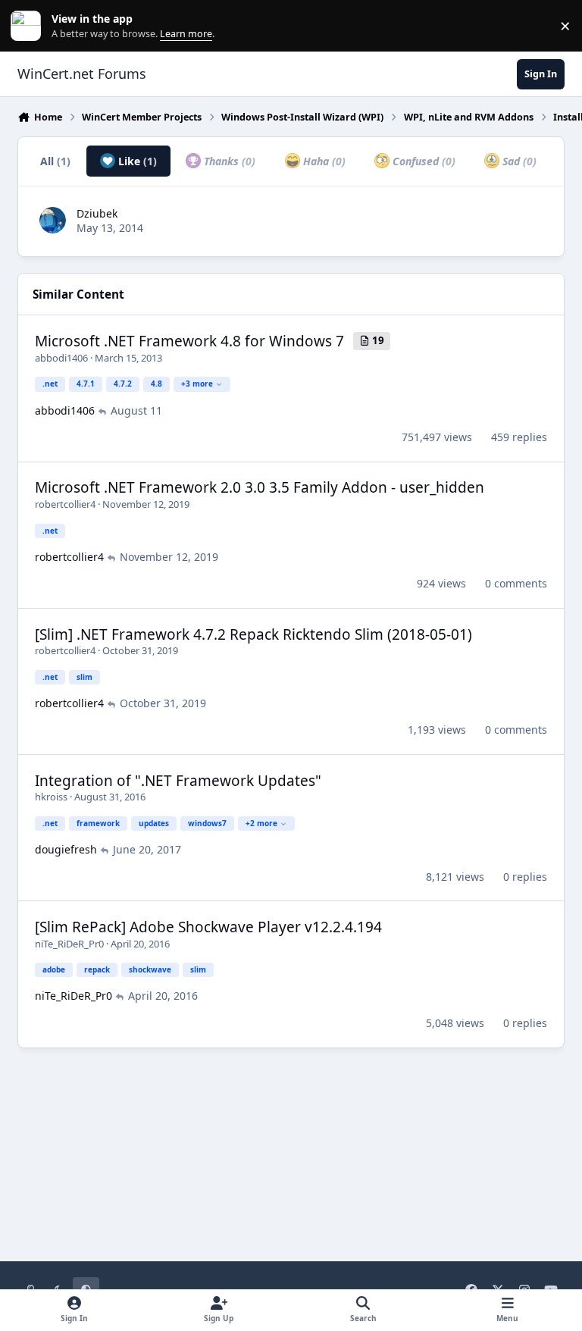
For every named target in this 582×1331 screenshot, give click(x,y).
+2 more (261, 823)
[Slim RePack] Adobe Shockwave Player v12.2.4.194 (208, 927)
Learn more (29, 26)
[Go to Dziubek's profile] (52, 220)
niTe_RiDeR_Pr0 (69, 943)
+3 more (197, 383)
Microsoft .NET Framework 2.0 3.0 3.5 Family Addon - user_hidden (259, 487)
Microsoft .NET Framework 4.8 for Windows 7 (189, 341)
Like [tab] (136, 161)
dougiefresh (66, 849)
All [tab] (55, 161)
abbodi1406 (61, 358)
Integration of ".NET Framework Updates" (178, 781)
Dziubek (97, 213)
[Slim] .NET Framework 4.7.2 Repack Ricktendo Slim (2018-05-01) (253, 634)
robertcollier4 (65, 504)
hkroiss (51, 796)
